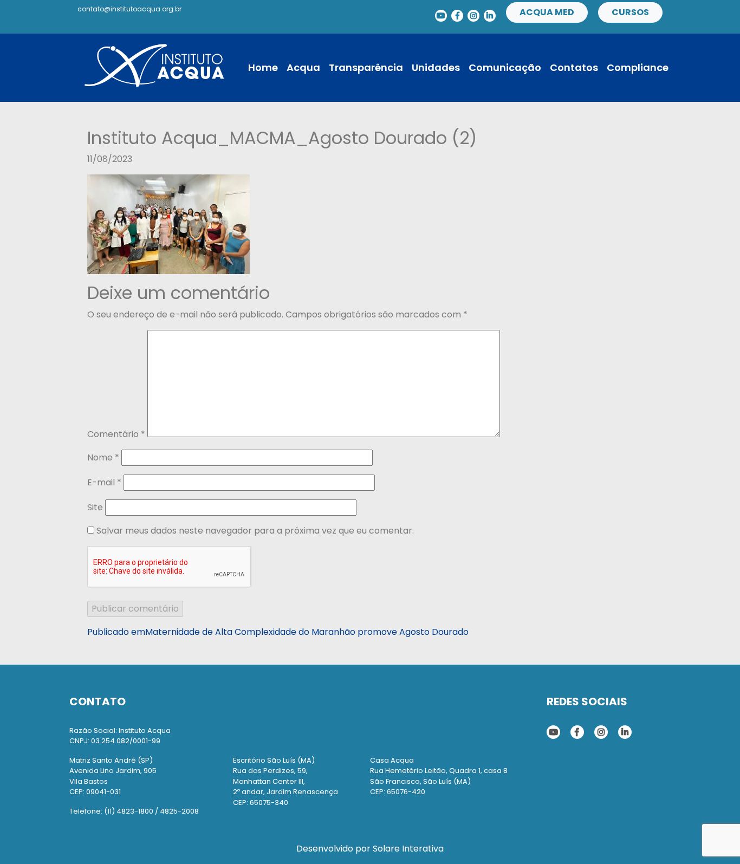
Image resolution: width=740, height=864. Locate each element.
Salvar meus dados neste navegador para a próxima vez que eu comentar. (255, 530)
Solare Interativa (408, 848)
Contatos (574, 67)
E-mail (104, 482)
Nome (103, 457)
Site (95, 507)
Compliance (637, 67)
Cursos (630, 12)
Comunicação (505, 67)
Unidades (436, 67)
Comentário (116, 434)
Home (263, 67)
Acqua (303, 67)
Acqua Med (547, 12)
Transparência (366, 67)
